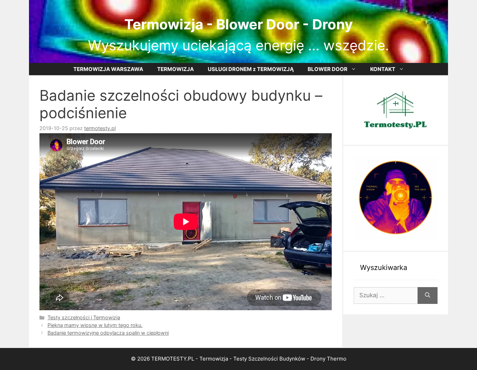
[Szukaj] (428, 295)
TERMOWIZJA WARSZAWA (108, 69)
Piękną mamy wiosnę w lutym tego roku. (94, 325)
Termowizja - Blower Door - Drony (238, 24)
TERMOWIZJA (175, 69)
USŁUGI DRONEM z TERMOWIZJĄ (251, 69)
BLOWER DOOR (327, 69)
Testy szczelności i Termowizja (83, 317)
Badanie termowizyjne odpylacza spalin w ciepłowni (108, 333)
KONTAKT (382, 69)
